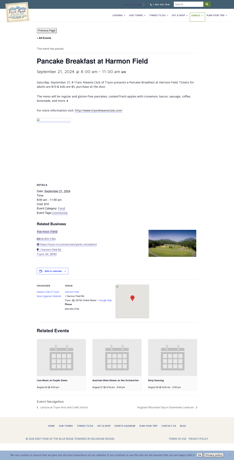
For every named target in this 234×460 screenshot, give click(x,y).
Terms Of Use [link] (177, 439)
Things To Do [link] (157, 15)
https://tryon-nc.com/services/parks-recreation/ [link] (68, 244)
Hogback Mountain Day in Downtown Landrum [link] (165, 407)
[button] (207, 4)
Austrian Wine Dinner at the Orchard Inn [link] (115, 380)
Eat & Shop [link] (178, 15)
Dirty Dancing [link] (156, 380)
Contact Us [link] (168, 425)
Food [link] (61, 208)
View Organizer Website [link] (49, 296)
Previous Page (46, 30)
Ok (199, 455)
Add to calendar (53, 271)
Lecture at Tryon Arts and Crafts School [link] (64, 407)
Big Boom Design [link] (102, 439)
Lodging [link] (118, 15)
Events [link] (195, 15)
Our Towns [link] (136, 15)
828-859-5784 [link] (47, 239)
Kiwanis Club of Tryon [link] (48, 291)
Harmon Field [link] (47, 231)
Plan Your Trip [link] (215, 15)
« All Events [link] (44, 38)
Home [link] (51, 425)
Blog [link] (183, 425)
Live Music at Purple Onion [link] (52, 380)
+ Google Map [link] (104, 300)
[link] (17, 12)
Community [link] (60, 213)
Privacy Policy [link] (198, 439)
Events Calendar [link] (125, 425)
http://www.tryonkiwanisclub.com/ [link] (98, 110)
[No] (230, 455)
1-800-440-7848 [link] (161, 4)
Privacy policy (214, 455)
